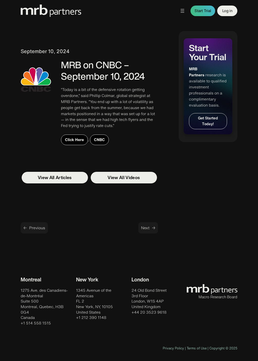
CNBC (99, 140)
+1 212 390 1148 (91, 317)
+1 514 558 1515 (36, 323)
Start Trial (203, 11)
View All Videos (124, 177)
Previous (37, 228)
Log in (227, 11)
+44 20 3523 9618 (149, 312)
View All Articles (55, 177)
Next (145, 228)
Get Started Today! (208, 120)
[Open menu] (182, 11)
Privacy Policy (173, 348)
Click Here (74, 140)
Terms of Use (197, 348)
